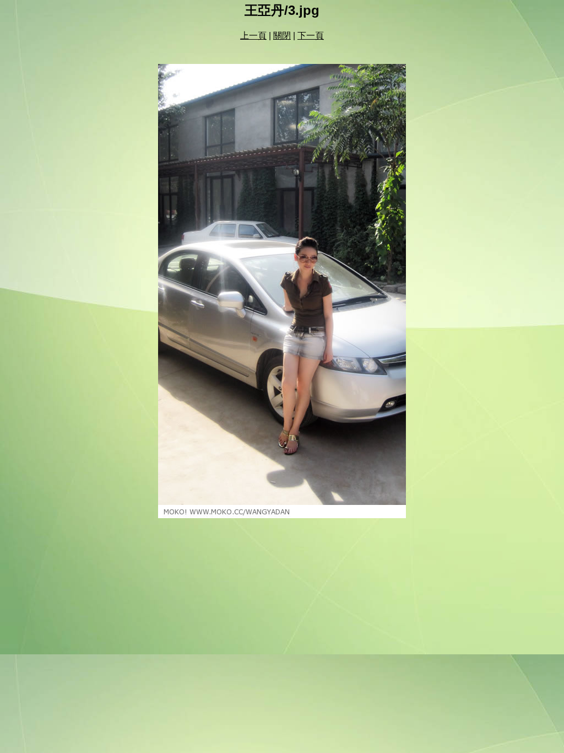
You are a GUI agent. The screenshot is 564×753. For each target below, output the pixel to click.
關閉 (282, 35)
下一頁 (310, 35)
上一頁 (253, 35)
